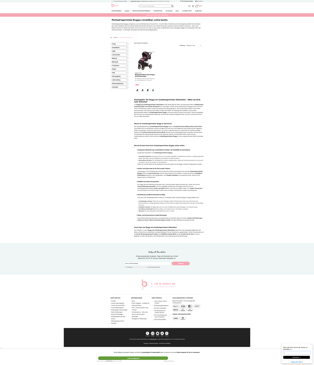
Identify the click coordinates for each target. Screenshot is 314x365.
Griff (113, 73)
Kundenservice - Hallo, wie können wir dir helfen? (140, 313)
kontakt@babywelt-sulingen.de (147, 1)
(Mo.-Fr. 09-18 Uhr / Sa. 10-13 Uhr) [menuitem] (150, 1)
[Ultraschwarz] (147, 90)
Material (114, 58)
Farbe (114, 44)
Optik (113, 51)
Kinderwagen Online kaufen (119, 310)
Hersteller (115, 87)
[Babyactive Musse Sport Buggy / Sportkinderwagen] (145, 60)
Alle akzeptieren (133, 358)
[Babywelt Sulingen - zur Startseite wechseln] (118, 5)
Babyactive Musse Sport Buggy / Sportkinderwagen (145, 75)
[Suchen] (172, 6)
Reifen (114, 69)
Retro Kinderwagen (116, 312)
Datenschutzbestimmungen (140, 267)
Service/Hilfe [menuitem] (199, 1)
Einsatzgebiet (116, 76)
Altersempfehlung (117, 83)
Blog (133, 301)
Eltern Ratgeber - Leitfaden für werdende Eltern (140, 304)
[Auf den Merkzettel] (153, 52)
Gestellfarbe (116, 47)
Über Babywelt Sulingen (187, 1)
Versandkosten (153, 339)
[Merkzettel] (189, 6)
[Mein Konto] (193, 6)
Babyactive (138, 73)
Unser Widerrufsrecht (117, 308)
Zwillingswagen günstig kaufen (118, 318)
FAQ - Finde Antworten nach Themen (140, 309)
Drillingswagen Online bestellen (117, 322)
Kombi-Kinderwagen (117, 314)
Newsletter (135, 316)
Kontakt (113, 301)
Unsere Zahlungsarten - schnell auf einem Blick (118, 304)
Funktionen (115, 65)
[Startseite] (111, 37)
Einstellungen (109, 360)
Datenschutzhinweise (169, 361)
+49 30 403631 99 (164, 284)
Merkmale (115, 62)
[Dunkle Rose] (137, 90)
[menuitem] (162, 6)
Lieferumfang (116, 80)
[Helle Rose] (142, 90)
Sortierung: (182, 45)
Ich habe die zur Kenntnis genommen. (143, 267)
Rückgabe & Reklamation (139, 319)
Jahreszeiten (116, 55)
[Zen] (153, 90)
